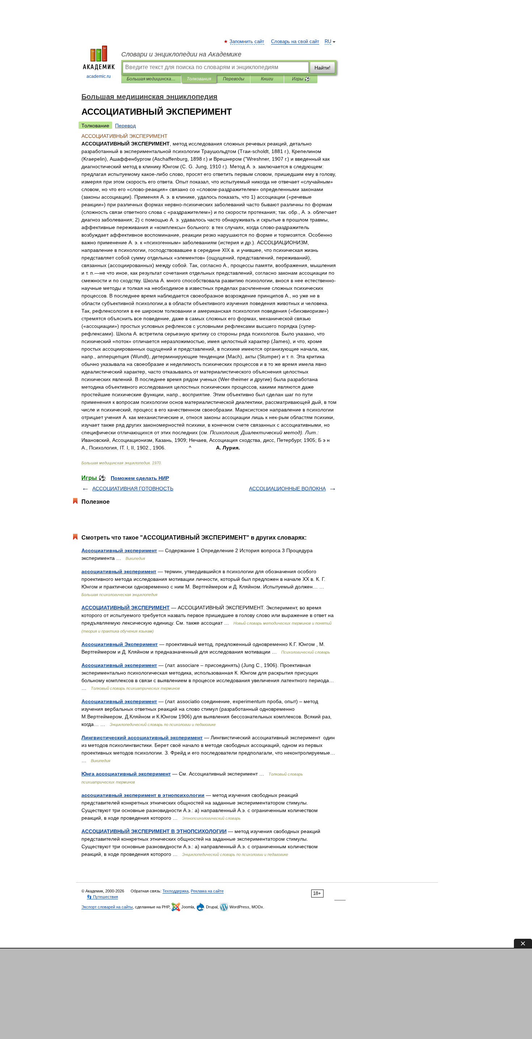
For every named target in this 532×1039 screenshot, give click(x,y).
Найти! (322, 68)
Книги (267, 78)
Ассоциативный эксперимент (119, 550)
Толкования (199, 78)
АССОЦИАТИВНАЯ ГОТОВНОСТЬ (132, 488)
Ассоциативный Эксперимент (119, 644)
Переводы (233, 78)
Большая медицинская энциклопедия (151, 78)
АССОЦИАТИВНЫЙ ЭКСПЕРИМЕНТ (125, 608)
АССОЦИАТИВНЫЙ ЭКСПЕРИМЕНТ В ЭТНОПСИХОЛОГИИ (154, 831)
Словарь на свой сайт (295, 41)
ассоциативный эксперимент (118, 571)
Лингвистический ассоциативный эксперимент (142, 737)
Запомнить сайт (247, 41)
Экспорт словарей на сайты (107, 907)
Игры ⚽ (301, 78)
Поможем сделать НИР (140, 478)
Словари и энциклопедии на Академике (181, 54)
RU (328, 41)
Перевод (125, 125)
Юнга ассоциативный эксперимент (126, 774)
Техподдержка (175, 891)
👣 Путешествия (102, 897)
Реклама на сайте (207, 891)
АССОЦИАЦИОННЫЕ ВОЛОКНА (287, 488)
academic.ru (98, 76)
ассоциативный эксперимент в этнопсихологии (142, 795)
